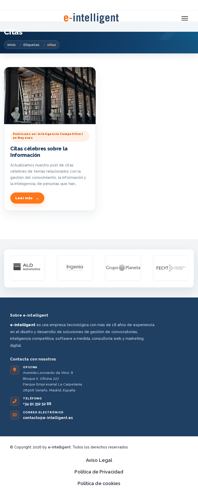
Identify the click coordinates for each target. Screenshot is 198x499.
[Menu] (185, 18)
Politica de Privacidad (99, 471)
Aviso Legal (99, 460)
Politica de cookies (99, 483)
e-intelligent (59, 447)
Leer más (24, 198)
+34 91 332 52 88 (37, 404)
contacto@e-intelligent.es (48, 418)
